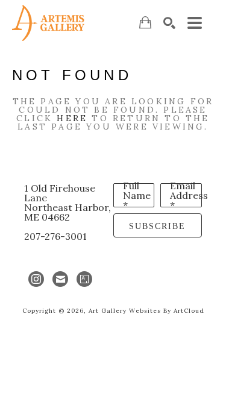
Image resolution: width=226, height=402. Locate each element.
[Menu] (194, 23)
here (72, 118)
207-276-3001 (55, 236)
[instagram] (36, 279)
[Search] (169, 23)
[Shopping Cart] (145, 23)
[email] (60, 279)
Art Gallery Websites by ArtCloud (146, 311)
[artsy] (84, 279)
